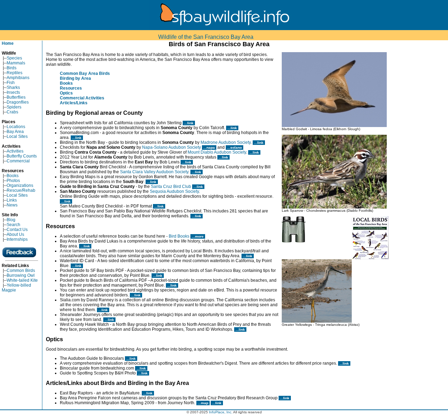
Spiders (14, 107)
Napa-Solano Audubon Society (171, 147)
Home (8, 43)
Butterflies (16, 97)
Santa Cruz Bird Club (171, 186)
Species (14, 58)
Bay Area (15, 131)
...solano (234, 147)
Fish (11, 82)
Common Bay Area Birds (85, 73)
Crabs (12, 112)
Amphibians (18, 77)
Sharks (13, 87)
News (12, 205)
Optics (66, 93)
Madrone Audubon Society (226, 142)
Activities (15, 151)
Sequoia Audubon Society (174, 191)
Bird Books (179, 236)
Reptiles (14, 72)
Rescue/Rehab (21, 190)
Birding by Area (75, 78)
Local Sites (17, 136)
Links (12, 200)
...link (189, 123)
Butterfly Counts (22, 156)
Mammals (16, 63)
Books (13, 175)
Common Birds (21, 270)
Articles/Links (74, 102)
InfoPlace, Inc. (220, 412)
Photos (13, 180)
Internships (17, 239)
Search (13, 224)
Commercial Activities (82, 98)
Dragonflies (18, 102)
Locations (16, 126)
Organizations (20, 185)
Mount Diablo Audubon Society (217, 152)
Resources (71, 88)
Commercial (18, 161)
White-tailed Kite (22, 280)
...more (198, 236)
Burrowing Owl (21, 275)
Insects (13, 92)
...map (203, 403)
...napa (209, 147)
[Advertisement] (420, 146)
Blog (11, 219)
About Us (15, 234)
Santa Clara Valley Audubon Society (154, 171)
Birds (11, 67)
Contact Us (17, 229)
